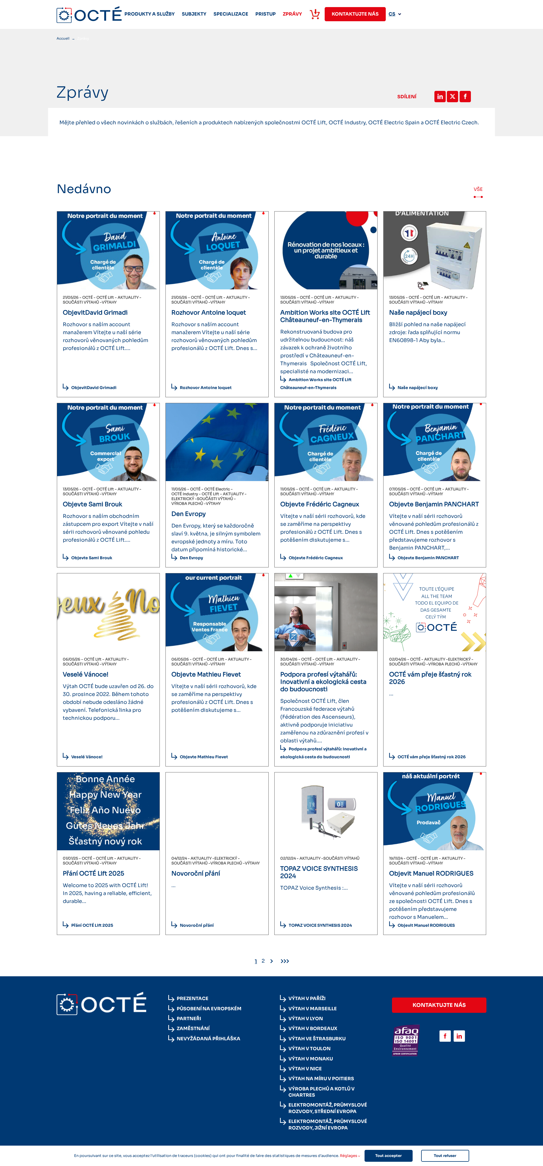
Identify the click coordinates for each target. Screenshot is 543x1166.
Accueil (63, 38)
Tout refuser (445, 1155)
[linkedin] (459, 1036)
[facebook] (445, 1036)
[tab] (478, 189)
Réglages (349, 1155)
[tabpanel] (271, 589)
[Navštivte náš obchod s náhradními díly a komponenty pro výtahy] (314, 14)
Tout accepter (388, 1155)
